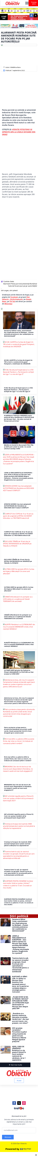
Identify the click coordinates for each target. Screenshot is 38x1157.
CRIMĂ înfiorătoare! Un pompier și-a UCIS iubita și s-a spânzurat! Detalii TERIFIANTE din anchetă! (18, 616)
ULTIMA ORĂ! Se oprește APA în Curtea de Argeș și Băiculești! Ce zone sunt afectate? (18, 589)
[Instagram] (24, 1103)
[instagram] (31, 19)
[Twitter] (19, 1103)
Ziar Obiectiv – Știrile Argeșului (16, 298)
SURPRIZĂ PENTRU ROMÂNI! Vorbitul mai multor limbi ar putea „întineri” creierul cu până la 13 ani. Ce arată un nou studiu (18, 901)
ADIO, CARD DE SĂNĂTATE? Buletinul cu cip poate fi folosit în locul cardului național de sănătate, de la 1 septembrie (19, 1053)
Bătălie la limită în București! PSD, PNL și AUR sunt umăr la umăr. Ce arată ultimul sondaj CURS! (18, 446)
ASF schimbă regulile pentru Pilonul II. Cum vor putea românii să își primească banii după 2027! (19, 816)
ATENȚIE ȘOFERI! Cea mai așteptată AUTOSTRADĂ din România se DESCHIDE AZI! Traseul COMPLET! (17, 506)
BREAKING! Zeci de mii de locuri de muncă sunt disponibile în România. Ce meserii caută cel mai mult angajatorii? (18, 787)
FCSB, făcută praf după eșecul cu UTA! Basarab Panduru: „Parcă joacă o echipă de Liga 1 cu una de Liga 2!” (18, 389)
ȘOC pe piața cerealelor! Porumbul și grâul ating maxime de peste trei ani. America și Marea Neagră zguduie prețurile (19, 1035)
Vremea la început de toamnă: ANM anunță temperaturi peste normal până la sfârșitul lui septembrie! (17, 843)
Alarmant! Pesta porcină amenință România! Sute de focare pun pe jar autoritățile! (20, 285)
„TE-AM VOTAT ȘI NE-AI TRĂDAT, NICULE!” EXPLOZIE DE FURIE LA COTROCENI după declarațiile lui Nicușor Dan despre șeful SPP (20, 1002)
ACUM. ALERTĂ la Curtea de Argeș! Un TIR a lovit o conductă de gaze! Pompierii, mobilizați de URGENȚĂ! (18, 362)
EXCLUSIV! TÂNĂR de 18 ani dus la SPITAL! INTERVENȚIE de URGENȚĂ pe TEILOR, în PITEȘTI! (18, 561)
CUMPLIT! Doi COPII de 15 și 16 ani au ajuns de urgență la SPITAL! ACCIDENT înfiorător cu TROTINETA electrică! (18, 533)
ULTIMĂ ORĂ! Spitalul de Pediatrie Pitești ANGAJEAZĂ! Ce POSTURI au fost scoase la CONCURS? (19, 672)
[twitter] (35, 15)
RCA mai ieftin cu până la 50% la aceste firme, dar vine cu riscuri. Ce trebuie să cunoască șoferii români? (17, 758)
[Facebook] (14, 1103)
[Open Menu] (27, 3)
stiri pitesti (14, 290)
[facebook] (31, 15)
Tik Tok (12, 301)
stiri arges (5, 290)
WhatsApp (8, 304)
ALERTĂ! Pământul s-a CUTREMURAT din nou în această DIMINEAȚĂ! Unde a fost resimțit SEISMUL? (19, 644)
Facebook (14, 297)
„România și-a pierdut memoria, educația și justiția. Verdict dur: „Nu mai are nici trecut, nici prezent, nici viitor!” (20, 1018)
